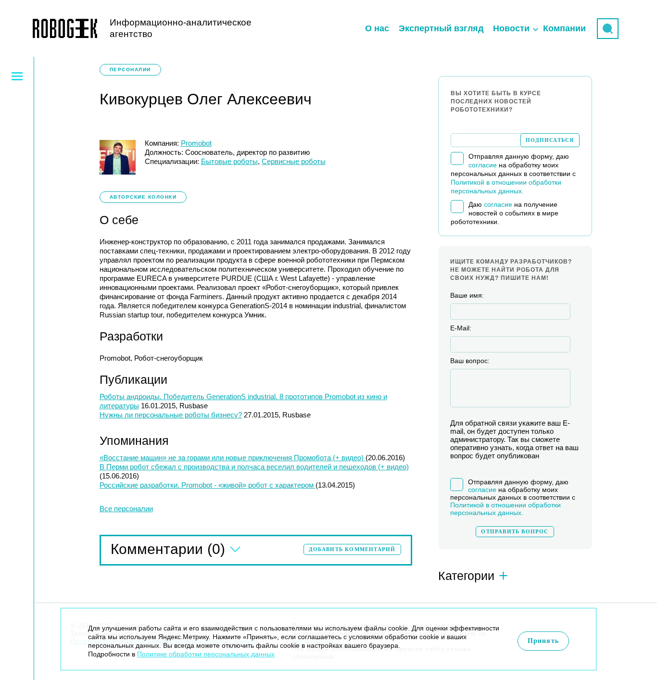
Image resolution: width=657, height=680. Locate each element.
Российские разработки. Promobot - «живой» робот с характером (208, 485)
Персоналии (130, 69)
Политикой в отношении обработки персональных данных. (505, 508)
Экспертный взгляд (441, 28)
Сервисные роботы (294, 161)
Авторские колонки (143, 197)
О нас (377, 28)
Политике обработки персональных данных (206, 654)
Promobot (196, 143)
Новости (511, 28)
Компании (564, 28)
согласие (482, 165)
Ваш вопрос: (470, 360)
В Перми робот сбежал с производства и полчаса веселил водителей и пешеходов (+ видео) (254, 467)
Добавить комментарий (352, 549)
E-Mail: (460, 328)
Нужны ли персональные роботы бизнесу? (171, 415)
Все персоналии (126, 508)
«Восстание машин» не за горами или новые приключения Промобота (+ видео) (233, 457)
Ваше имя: (467, 295)
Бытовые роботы (229, 161)
